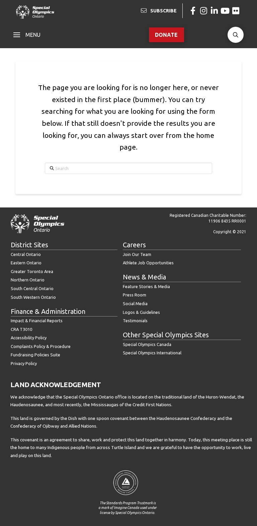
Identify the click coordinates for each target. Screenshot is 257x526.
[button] (26, 35)
